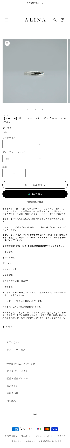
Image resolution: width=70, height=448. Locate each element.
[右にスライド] (42, 109)
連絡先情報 (12, 393)
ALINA (15, 436)
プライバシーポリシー (18, 371)
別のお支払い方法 (35, 201)
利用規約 (11, 400)
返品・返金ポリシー (17, 378)
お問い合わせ (14, 342)
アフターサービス (16, 349)
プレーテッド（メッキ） (14, 152)
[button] (6, 20)
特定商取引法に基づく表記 (21, 363)
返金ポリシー (27, 436)
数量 (4, 166)
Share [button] (9, 326)
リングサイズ (8, 137)
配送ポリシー (14, 385)
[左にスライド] (27, 109)
